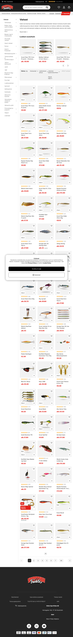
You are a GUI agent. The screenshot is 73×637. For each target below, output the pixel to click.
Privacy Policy (32, 263)
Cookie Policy (47, 263)
